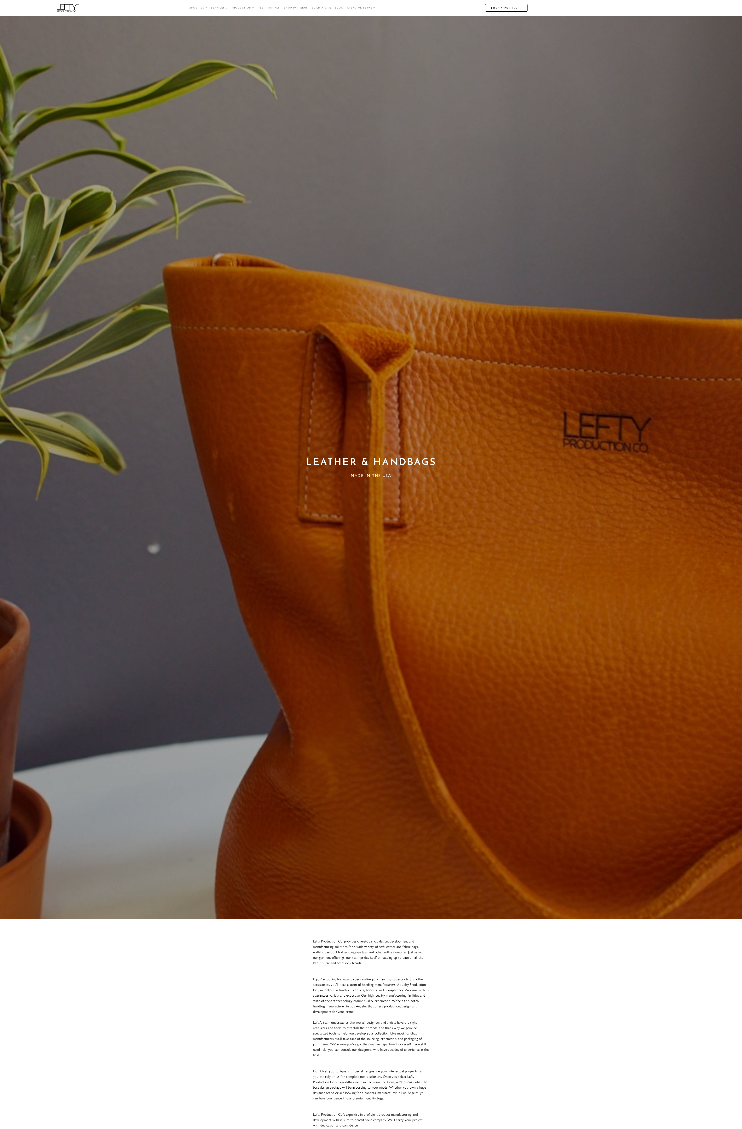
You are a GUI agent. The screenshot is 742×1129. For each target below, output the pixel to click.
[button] (198, 7)
